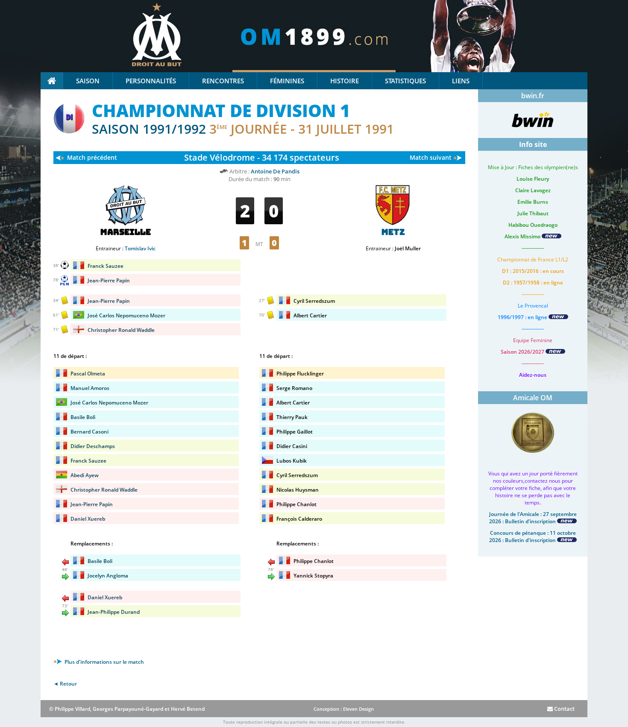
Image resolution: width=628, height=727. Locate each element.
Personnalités (151, 80)
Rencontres (223, 80)
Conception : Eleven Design (344, 709)
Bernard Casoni (89, 431)
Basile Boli (82, 417)
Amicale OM (532, 397)
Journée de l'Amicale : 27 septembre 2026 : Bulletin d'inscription (533, 517)
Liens (461, 80)
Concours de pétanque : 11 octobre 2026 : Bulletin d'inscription (532, 536)
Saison (88, 80)
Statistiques (405, 80)
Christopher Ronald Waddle (121, 330)
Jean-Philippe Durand (114, 612)
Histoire (344, 80)
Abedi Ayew (84, 475)
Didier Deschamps (92, 446)
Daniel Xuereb (87, 518)
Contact (564, 708)
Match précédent (92, 157)
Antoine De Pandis (275, 171)
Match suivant (431, 157)
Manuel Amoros (89, 388)
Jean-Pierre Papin (109, 280)
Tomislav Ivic (140, 248)
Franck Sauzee (105, 266)
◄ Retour (65, 683)
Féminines (287, 80)
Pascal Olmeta (87, 373)
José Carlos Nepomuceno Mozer (126, 315)
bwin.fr (532, 95)
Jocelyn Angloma (108, 575)
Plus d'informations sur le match (103, 661)
